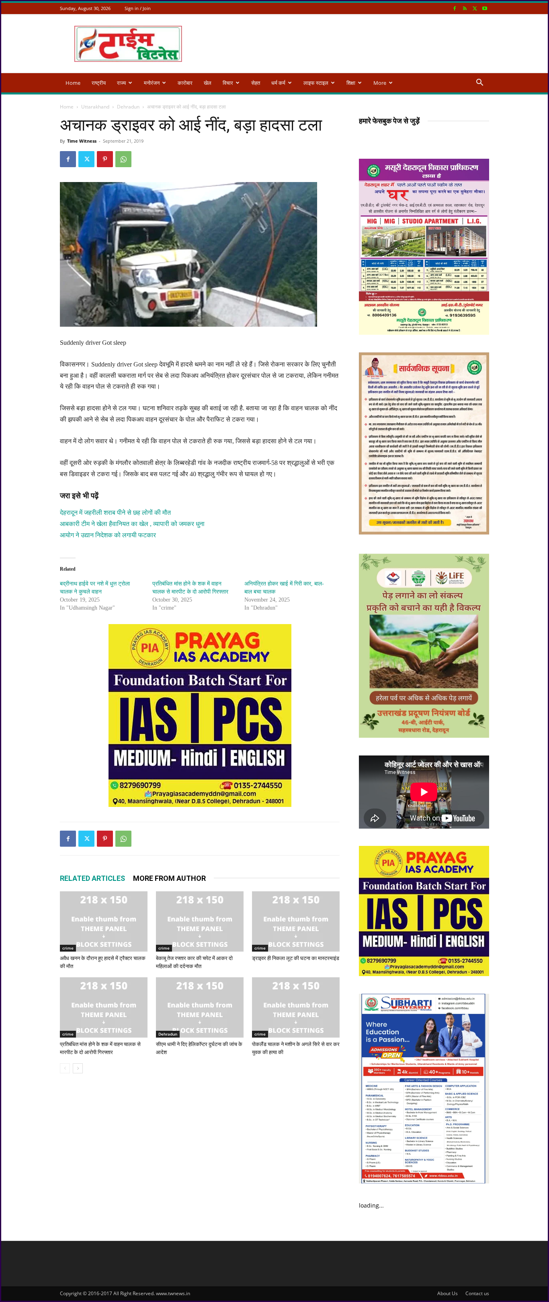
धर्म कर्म (278, 82)
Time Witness (81, 141)
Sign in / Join (138, 8)
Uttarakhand (95, 106)
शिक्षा (350, 82)
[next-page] (78, 1068)
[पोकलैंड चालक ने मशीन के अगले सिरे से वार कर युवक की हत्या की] (296, 1007)
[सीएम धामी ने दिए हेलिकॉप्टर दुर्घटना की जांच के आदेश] (200, 1007)
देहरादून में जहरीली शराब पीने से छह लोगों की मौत (115, 512)
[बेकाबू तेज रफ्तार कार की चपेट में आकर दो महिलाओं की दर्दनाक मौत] (200, 921)
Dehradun (128, 106)
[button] (479, 83)
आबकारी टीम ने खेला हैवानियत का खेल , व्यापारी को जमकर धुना (132, 523)
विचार (228, 82)
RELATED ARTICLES (92, 878)
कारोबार (185, 82)
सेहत (255, 82)
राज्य (121, 82)
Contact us (477, 1293)
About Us (447, 1293)
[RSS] (464, 8)
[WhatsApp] (123, 159)
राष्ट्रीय (99, 82)
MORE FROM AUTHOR (169, 878)
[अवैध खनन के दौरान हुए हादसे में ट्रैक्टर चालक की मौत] (103, 921)
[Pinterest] (105, 159)
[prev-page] (65, 1068)
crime (68, 948)
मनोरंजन (152, 82)
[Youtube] (484, 8)
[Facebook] (454, 8)
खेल (207, 82)
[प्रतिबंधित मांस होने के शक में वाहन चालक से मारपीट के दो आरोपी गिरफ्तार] (103, 1007)
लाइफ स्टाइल (315, 82)
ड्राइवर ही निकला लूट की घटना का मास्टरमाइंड (295, 958)
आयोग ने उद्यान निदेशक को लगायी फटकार (108, 535)
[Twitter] (474, 8)
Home (73, 82)
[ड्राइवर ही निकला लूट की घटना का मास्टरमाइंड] (296, 921)
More (379, 82)
